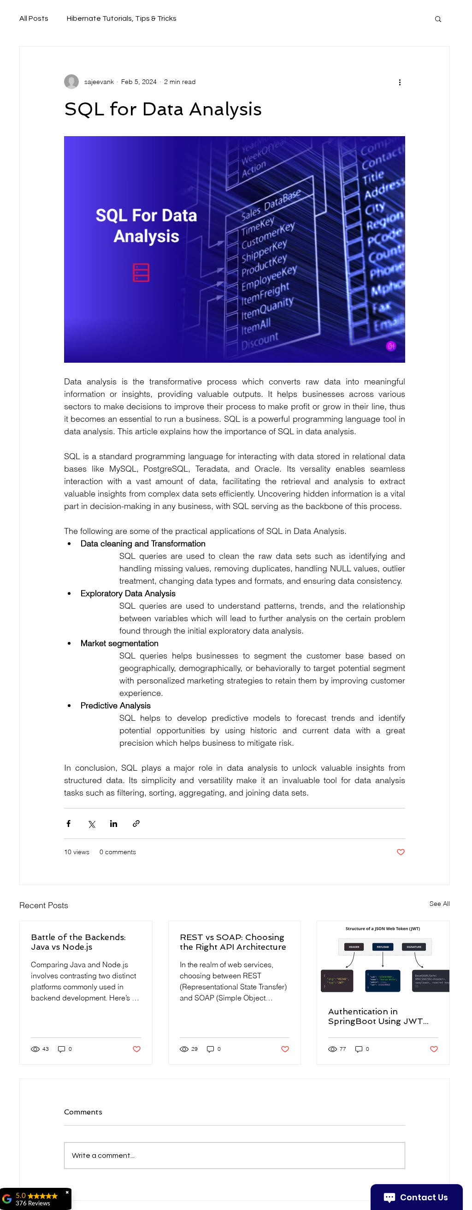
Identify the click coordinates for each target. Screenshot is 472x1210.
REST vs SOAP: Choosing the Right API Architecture (233, 942)
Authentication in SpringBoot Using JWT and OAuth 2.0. (375, 1016)
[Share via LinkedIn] (113, 823)
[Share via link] (136, 823)
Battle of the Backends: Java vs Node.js (78, 942)
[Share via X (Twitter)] (91, 823)
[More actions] (399, 81)
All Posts (33, 18)
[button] (438, 18)
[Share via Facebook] (68, 823)
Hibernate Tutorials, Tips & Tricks (122, 18)
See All (440, 903)
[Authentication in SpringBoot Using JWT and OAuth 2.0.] (383, 958)
